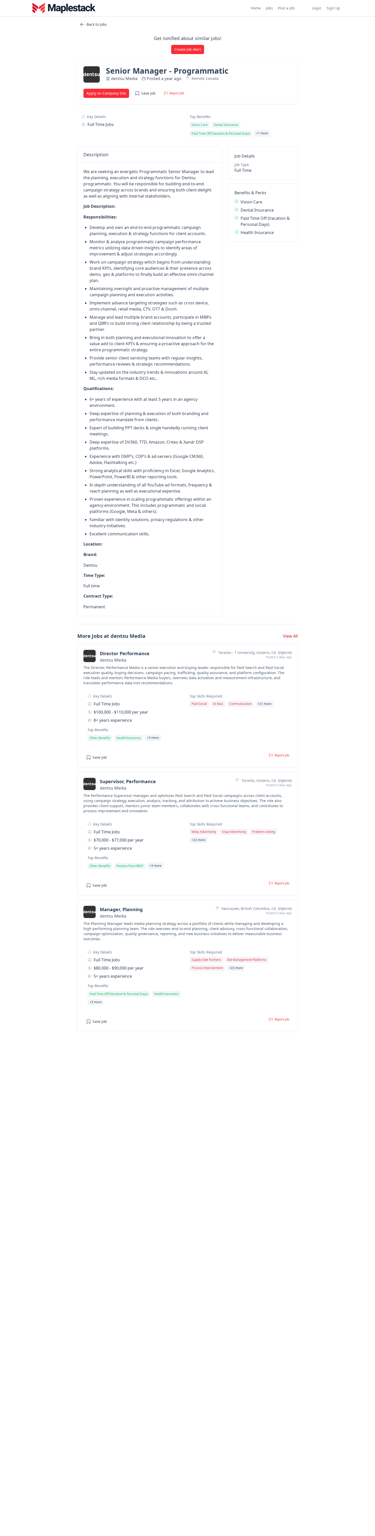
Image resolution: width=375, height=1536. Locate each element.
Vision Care (251, 202)
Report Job (176, 93)
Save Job (148, 93)
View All (290, 636)
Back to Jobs (96, 24)
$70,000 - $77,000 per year (119, 840)
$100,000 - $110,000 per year (121, 712)
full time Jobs (101, 124)
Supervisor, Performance (128, 781)
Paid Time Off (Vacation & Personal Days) (265, 221)
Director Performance (124, 653)
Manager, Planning (121, 909)
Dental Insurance (257, 210)
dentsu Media (124, 78)
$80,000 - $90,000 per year (119, 968)
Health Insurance (257, 232)
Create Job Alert (187, 49)
